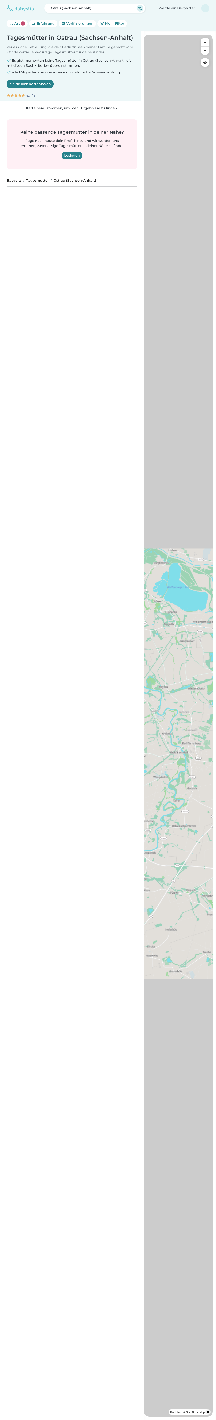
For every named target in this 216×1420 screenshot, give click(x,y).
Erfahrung (45, 23)
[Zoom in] (205, 42)
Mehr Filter (114, 23)
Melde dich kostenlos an (30, 84)
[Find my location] (205, 62)
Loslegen (72, 155)
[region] (178, 726)
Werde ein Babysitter (177, 8)
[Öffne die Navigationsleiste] (205, 8)
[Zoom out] (205, 50)
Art (18, 23)
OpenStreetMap (195, 1412)
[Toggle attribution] (208, 1412)
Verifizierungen (79, 23)
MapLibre (175, 1412)
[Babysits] (20, 8)
